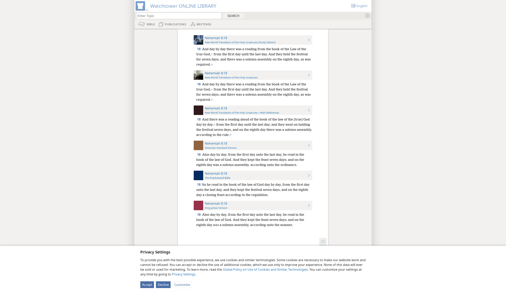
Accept (147, 285)
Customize (182, 285)
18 (199, 49)
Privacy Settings (183, 274)
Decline (163, 285)
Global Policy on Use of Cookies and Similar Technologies (265, 269)
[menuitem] (367, 15)
